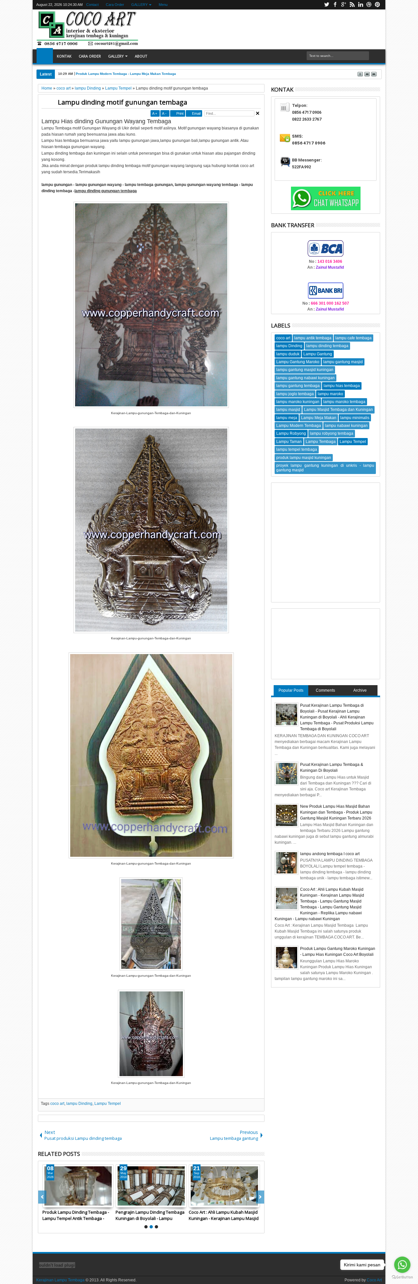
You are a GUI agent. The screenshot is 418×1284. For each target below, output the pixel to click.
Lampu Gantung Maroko (297, 362)
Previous (260, 1197)
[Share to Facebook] (47, 1202)
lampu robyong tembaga (331, 433)
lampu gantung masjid (343, 362)
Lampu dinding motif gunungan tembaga (122, 102)
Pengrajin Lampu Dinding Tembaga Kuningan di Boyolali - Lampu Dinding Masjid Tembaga (150, 1215)
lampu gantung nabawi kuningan (305, 378)
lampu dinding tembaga (327, 346)
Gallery (116, 56)
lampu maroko (330, 394)
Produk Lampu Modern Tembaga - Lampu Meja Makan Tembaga (126, 74)
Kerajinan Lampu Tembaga (60, 1280)
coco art (57, 1103)
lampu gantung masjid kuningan (304, 369)
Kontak (64, 56)
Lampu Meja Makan (318, 417)
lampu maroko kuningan (297, 401)
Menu (163, 5)
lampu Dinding (79, 1103)
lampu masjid (288, 409)
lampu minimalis (354, 417)
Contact (92, 5)
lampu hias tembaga (342, 385)
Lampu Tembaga (321, 441)
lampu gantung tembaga (298, 385)
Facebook (335, 4)
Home (45, 56)
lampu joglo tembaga (295, 394)
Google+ (343, 4)
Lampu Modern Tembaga (298, 425)
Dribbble (369, 4)
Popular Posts (291, 690)
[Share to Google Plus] (62, 1202)
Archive (360, 690)
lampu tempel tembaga (296, 449)
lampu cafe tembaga (353, 338)
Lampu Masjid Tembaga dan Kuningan (338, 409)
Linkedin (360, 4)
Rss (352, 4)
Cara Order (115, 5)
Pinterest (377, 4)
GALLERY (139, 5)
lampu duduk (287, 354)
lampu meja (286, 417)
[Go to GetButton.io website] (402, 1277)
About (141, 56)
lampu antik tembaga (312, 338)
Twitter (326, 4)
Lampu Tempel (107, 1103)
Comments (325, 690)
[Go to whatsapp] (402, 1265)
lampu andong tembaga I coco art (330, 854)
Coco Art (374, 1280)
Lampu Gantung (317, 354)
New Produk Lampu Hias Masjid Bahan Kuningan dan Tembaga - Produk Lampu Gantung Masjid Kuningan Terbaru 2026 (336, 812)
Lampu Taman (289, 441)
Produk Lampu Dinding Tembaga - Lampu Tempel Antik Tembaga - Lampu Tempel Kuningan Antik (75, 1215)
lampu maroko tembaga (344, 401)
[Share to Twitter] (55, 1202)
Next (42, 1197)
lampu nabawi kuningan (346, 425)
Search (374, 56)
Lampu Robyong (291, 433)
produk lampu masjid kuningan (303, 457)
